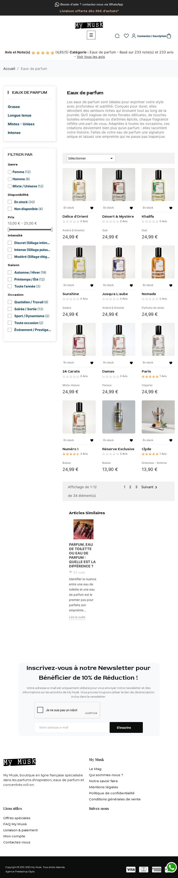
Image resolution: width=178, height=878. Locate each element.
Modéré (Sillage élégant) (32, 257)
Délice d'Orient (75, 216)
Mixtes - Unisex (21, 124)
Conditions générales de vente (115, 799)
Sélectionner (91, 158)
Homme (21, 179)
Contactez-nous (16, 842)
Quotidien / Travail (31, 302)
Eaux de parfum (29, 92)
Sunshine (71, 294)
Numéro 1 (70, 449)
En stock (24, 202)
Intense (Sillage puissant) (32, 250)
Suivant (150, 487)
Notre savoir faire (103, 781)
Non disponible (28, 209)
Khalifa (148, 216)
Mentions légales (103, 787)
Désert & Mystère (118, 216)
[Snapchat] (115, 819)
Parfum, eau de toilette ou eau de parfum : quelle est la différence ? (82, 555)
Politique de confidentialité (112, 793)
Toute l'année (27, 286)
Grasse (14, 106)
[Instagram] (103, 819)
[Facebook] (91, 819)
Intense (14, 132)
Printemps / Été (29, 279)
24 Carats (71, 371)
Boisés (67, 462)
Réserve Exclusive (118, 449)
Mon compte (14, 836)
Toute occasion (28, 323)
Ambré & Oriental (73, 230)
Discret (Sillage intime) (32, 243)
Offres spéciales (16, 818)
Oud (104, 230)
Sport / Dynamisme (31, 316)
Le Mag (95, 769)
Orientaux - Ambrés (154, 462)
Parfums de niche (153, 307)
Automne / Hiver (30, 272)
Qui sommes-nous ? (106, 775)
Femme (22, 172)
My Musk (36, 867)
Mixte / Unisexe (28, 186)
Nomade (149, 294)
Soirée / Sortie (28, 309)
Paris (146, 371)
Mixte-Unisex (71, 385)
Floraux (107, 385)
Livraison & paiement (20, 830)
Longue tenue (19, 115)
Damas (108, 371)
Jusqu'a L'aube (115, 294)
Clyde (146, 449)
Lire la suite (77, 617)
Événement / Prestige (32, 330)
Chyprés (147, 385)
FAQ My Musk (15, 824)
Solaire (67, 307)
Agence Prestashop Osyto (20, 871)
